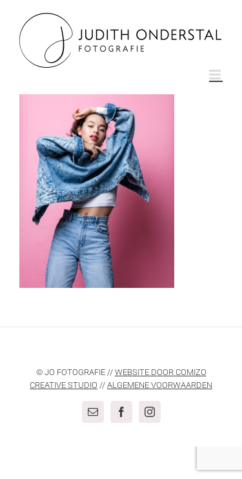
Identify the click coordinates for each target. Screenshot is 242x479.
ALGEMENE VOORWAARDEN (159, 385)
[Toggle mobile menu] (216, 74)
